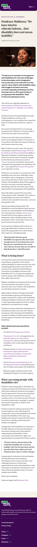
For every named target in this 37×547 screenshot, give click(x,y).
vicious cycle (27, 213)
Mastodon (4, 542)
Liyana (4, 162)
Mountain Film (23, 480)
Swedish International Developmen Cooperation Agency (17, 354)
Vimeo (3, 538)
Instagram (4, 535)
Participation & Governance (13, 17)
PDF (21, 193)
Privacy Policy (6, 526)
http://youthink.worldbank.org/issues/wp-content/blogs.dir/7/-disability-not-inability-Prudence (17, 108)
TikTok (3, 532)
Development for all (11, 336)
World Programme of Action (20, 332)
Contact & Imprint (7, 522)
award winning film (26, 167)
